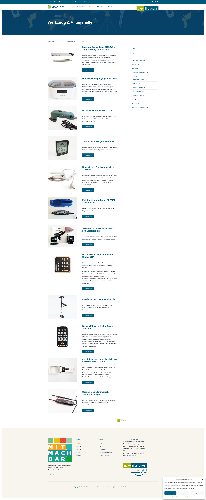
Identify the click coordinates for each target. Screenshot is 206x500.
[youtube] (157, 1)
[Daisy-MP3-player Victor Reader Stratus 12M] (62, 265)
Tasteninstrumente (137, 91)
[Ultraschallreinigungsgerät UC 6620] (62, 88)
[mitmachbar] (60, 438)
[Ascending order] (64, 41)
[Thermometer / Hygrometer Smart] (62, 148)
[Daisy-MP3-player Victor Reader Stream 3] (62, 337)
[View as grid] (83, 41)
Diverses (135, 83)
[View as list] (86, 41)
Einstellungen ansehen (197, 493)
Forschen (134, 64)
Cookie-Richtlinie (176, 496)
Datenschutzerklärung (185, 496)
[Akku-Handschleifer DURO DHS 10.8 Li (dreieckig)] (62, 236)
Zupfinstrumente (137, 95)
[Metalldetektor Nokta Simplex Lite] (62, 307)
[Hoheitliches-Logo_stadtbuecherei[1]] (135, 463)
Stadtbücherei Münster (100, 487)
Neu (132, 99)
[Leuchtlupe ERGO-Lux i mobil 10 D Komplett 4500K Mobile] (62, 370)
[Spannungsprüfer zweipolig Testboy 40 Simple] (62, 401)
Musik (133, 76)
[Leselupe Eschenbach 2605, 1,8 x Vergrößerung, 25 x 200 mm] (62, 57)
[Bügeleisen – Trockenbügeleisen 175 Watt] (62, 178)
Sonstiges (134, 103)
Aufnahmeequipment (138, 79)
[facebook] (152, 1)
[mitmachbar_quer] (56, 5)
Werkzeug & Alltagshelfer (138, 107)
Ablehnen (183, 493)
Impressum (193, 496)
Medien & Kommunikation (138, 72)
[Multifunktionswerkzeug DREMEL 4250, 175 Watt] (62, 208)
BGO (132, 487)
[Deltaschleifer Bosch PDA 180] (62, 118)
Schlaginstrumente (137, 87)
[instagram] (155, 1)
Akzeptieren (170, 493)
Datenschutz (117, 487)
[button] (203, 479)
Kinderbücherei (135, 68)
